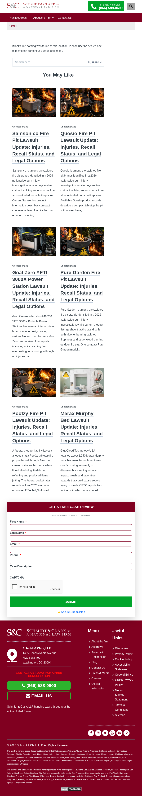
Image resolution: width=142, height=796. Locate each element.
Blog (94, 662)
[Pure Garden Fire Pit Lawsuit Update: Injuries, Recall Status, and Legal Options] (82, 243)
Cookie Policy (123, 659)
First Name (18, 521)
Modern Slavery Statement (121, 695)
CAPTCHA (17, 577)
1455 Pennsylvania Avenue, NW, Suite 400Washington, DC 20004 (40, 658)
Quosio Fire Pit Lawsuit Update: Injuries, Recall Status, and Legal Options (80, 147)
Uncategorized (20, 126)
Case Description (21, 566)
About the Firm (42, 17)
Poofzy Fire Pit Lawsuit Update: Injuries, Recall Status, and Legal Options (32, 427)
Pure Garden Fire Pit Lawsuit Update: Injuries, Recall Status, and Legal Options (81, 286)
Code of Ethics (124, 674)
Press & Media (100, 673)
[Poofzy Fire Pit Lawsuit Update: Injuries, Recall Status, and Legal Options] (34, 384)
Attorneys (97, 646)
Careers (96, 678)
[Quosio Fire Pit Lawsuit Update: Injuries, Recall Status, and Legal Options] (82, 104)
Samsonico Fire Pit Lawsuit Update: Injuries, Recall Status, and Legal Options (33, 147)
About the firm (99, 641)
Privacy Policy (123, 653)
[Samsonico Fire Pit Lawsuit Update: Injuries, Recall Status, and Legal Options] (34, 104)
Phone (15, 555)
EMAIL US (41, 695)
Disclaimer (121, 648)
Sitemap (120, 715)
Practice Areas (18, 17)
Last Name (18, 532)
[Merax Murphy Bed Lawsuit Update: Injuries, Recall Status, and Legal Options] (82, 384)
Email (15, 543)
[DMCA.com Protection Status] (71, 790)
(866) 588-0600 (40, 685)
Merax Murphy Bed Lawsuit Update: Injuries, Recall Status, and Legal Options (81, 427)
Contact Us (65, 17)
